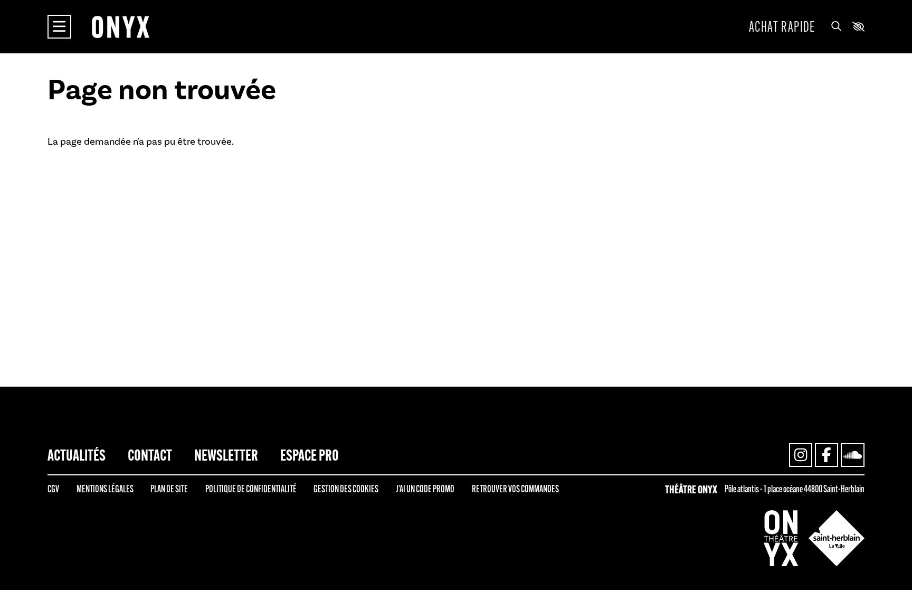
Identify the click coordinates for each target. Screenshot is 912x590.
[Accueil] (120, 27)
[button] (858, 27)
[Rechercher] (836, 27)
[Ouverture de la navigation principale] (59, 27)
